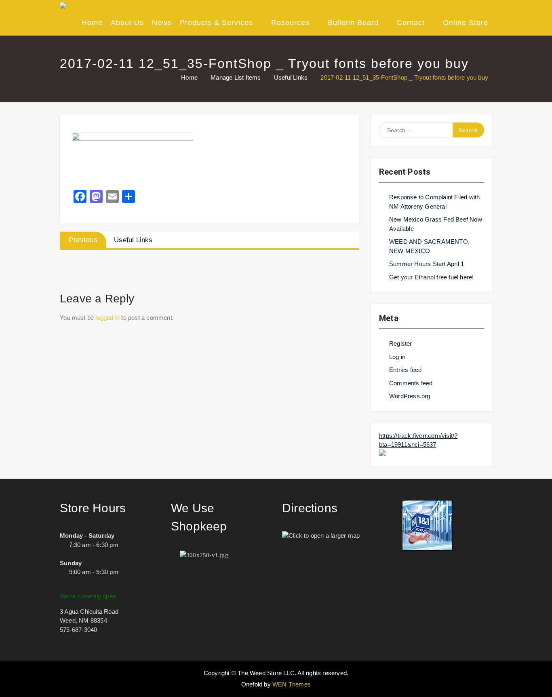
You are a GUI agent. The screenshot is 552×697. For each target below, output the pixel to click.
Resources (290, 23)
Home (92, 23)
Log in (397, 356)
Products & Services (216, 23)
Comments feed (411, 383)
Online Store (465, 23)
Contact (411, 23)
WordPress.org (409, 396)
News (162, 23)
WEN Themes (291, 684)
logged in (107, 317)
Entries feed (405, 369)
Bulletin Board (353, 23)
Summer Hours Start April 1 (426, 263)
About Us (127, 23)
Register (400, 343)
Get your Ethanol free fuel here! (431, 277)
